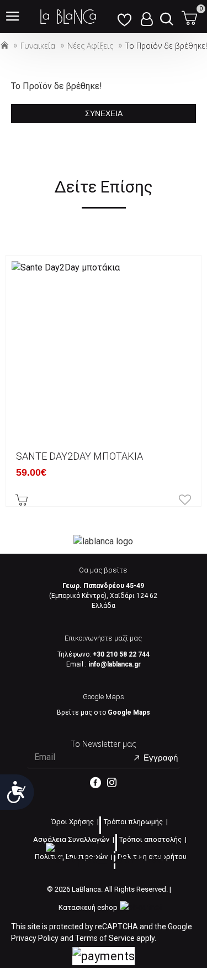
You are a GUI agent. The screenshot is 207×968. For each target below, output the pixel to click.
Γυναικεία (37, 45)
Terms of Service (105, 938)
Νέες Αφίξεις (90, 45)
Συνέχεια (104, 113)
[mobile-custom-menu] (124, 16)
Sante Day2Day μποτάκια (79, 456)
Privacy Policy (35, 938)
